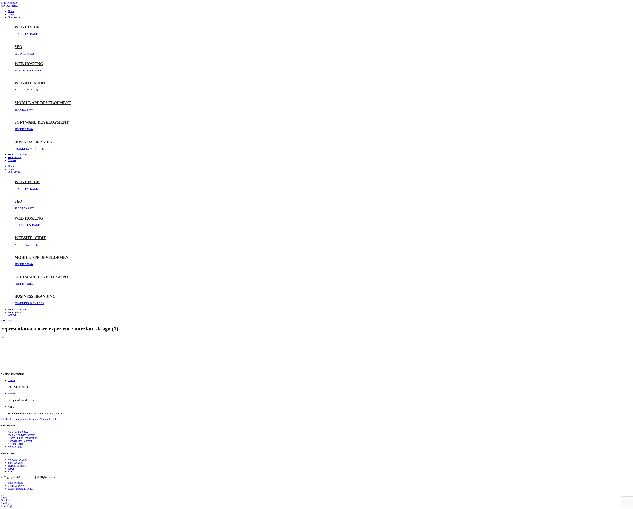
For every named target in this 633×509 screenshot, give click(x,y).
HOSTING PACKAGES (28, 70)
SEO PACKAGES (24, 53)
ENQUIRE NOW (24, 109)
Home (11, 11)
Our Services (14, 17)
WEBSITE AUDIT (30, 83)
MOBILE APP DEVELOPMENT (43, 103)
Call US (11, 380)
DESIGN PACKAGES (27, 34)
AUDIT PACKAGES (26, 90)
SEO (18, 47)
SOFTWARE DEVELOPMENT (42, 122)
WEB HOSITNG (29, 64)
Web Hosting (15, 157)
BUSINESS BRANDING (35, 142)
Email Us (12, 393)
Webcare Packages (17, 154)
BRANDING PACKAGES (29, 148)
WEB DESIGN (27, 27)
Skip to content (9, 2)
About (11, 14)
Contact (12, 160)
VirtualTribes (28, 477)
